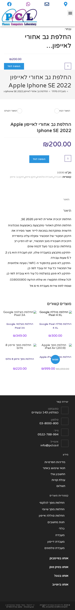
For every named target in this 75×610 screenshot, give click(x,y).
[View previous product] (19, 110)
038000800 (18, 280)
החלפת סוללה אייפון (51, 515)
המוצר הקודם (10, 110)
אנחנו (65, 567)
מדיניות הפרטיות (54, 462)
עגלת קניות (58, 480)
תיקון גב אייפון (17, 177)
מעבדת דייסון (55, 542)
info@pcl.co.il (49, 445)
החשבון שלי (57, 474)
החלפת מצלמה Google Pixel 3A (19, 325)
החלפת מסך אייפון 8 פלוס (20, 359)
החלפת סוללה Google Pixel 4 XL (55, 325)
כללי (61, 528)
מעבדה (58, 177)
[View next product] (56, 110)
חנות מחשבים (56, 522)
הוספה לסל (14, 66)
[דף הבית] (70, 91)
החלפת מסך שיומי (53, 509)
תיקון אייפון (30, 177)
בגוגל (57, 576)
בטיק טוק (55, 567)
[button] (70, 13)
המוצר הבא (64, 110)
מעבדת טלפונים (45, 177)
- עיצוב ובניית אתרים (14, 607)
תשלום (60, 486)
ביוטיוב (56, 584)
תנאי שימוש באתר (54, 468)
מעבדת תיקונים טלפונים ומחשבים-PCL (54, 606)
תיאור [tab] (66, 199)
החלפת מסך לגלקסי (51, 503)
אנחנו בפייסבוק (59, 558)
